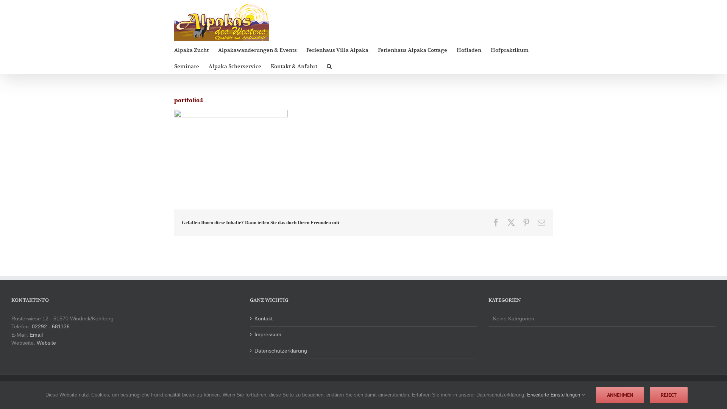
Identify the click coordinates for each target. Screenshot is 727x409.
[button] (329, 66)
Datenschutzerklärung (280, 351)
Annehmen (620, 395)
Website (46, 343)
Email (36, 335)
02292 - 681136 (51, 326)
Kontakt (263, 318)
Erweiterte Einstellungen (554, 395)
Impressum (267, 334)
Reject (669, 395)
